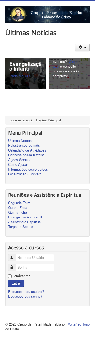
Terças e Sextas (20, 226)
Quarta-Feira (17, 207)
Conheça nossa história (26, 155)
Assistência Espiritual (24, 221)
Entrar (16, 283)
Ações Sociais (19, 159)
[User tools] (82, 47)
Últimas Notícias (21, 140)
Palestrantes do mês (24, 145)
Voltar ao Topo (79, 324)
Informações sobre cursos (28, 169)
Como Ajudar (18, 164)
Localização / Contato (24, 174)
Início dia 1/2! (19, 75)
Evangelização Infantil (25, 217)
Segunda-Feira (19, 202)
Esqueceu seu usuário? (26, 291)
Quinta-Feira (17, 212)
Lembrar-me (21, 275)
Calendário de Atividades (27, 150)
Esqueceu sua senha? (25, 296)
